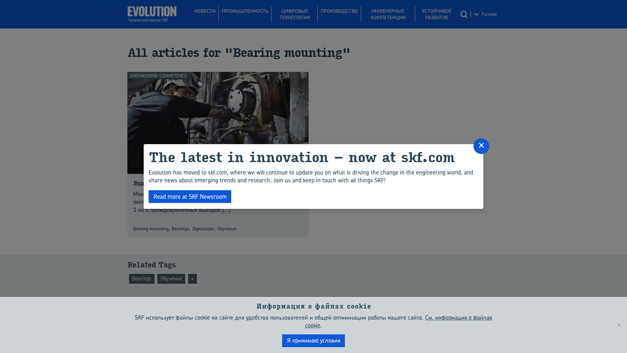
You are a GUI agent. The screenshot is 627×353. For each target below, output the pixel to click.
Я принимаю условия (313, 340)
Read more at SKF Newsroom (190, 197)
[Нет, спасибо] (619, 325)
